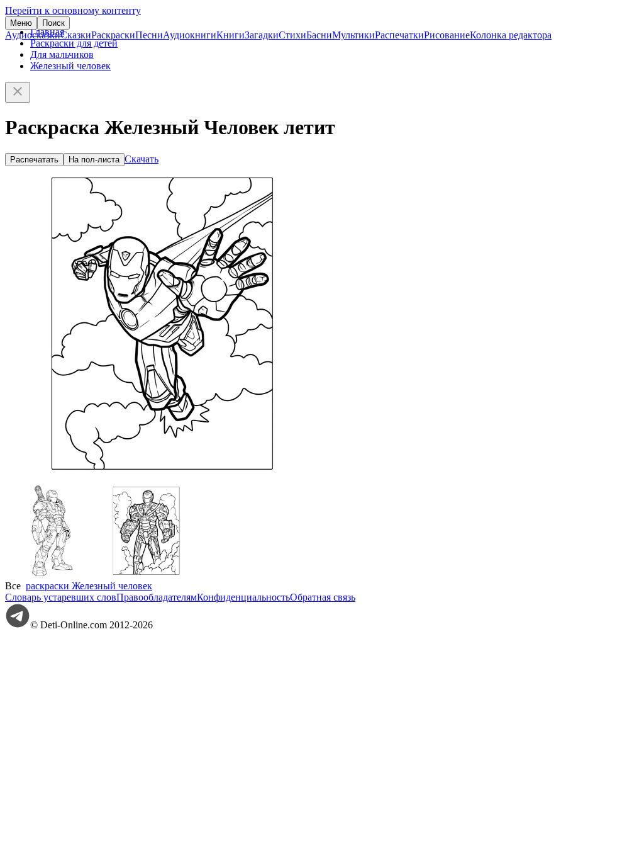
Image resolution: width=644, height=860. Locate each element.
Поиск (53, 23)
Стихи (292, 35)
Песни (149, 35)
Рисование (447, 35)
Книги (230, 35)
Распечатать (34, 159)
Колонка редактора (511, 35)
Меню (21, 23)
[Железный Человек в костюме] (146, 574)
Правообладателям (156, 597)
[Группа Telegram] (17, 625)
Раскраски (113, 35)
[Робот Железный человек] (52, 574)
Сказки (75, 35)
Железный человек (70, 65)
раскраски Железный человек (89, 585)
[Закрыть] (17, 92)
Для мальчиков (62, 54)
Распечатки (399, 35)
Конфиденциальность (243, 597)
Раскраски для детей (74, 43)
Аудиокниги (189, 35)
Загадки (262, 35)
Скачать (141, 159)
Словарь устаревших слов (60, 597)
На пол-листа (94, 159)
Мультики (353, 35)
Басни (319, 35)
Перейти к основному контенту (73, 10)
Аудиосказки (32, 35)
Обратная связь (322, 597)
